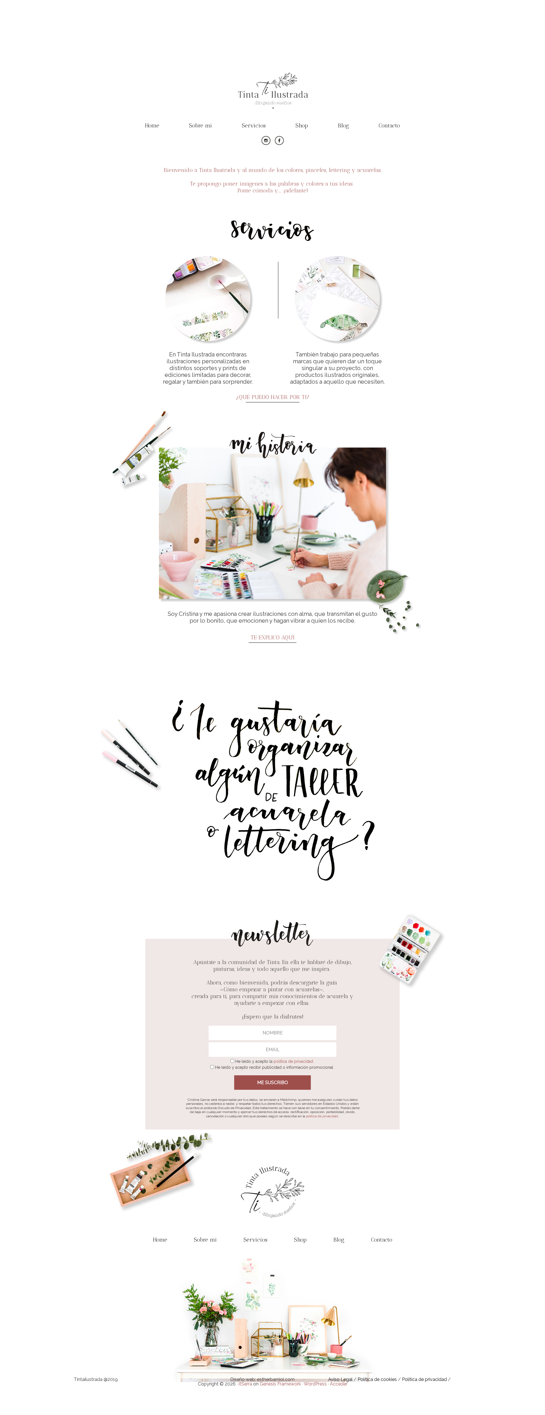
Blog (343, 125)
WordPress (315, 1384)
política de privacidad (293, 1061)
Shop (301, 125)
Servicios (254, 125)
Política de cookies (377, 1379)
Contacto (389, 125)
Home (152, 125)
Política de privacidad (424, 1379)
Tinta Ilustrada (272, 75)
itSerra (245, 1384)
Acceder (338, 1384)
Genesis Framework (280, 1384)
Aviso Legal (340, 1379)
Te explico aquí (272, 637)
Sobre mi (200, 125)
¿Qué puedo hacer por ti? (272, 397)
